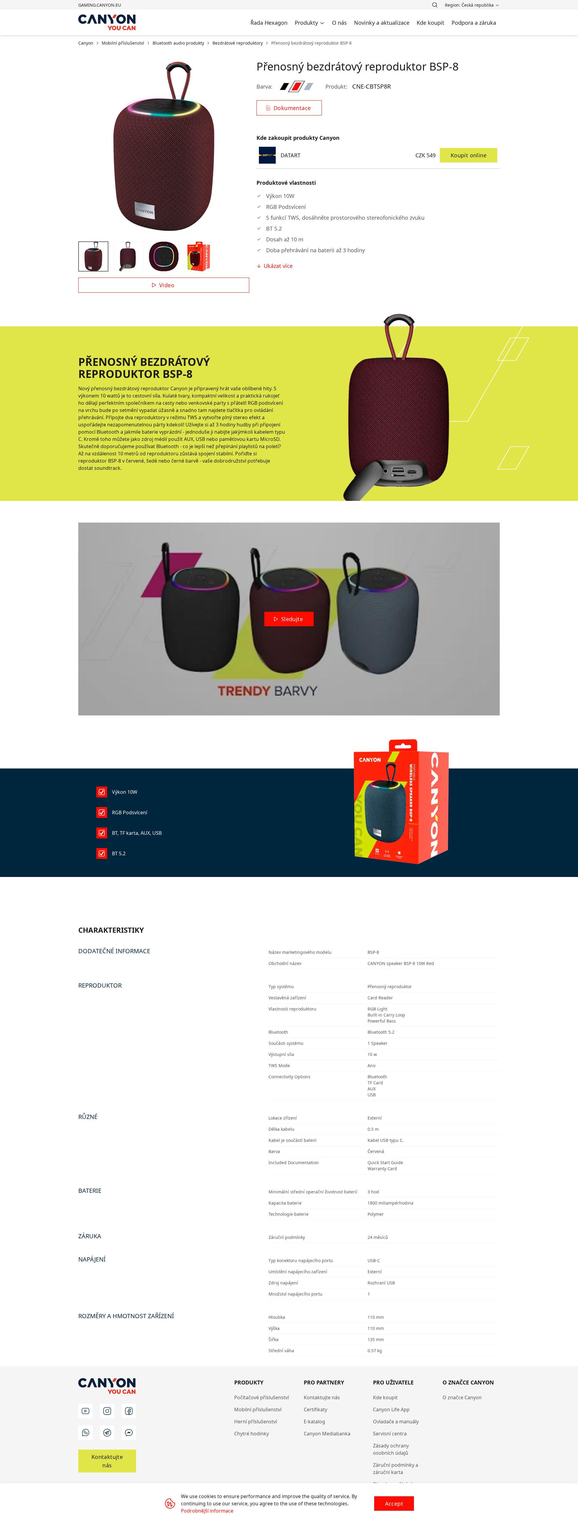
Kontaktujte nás (322, 1397)
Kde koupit (385, 1397)
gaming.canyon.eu (99, 5)
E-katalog (314, 1421)
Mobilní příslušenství (257, 1409)
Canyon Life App (391, 1409)
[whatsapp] (85, 1432)
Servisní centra (390, 1433)
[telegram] (107, 1432)
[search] (434, 5)
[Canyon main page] (107, 22)
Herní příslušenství (255, 1421)
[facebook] (129, 1411)
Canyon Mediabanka (327, 1433)
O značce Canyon (462, 1397)
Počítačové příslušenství (261, 1397)
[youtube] (85, 1411)
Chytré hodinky (251, 1433)
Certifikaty (315, 1409)
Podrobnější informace (207, 1510)
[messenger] (129, 1432)
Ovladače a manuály (396, 1421)
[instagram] (107, 1411)
